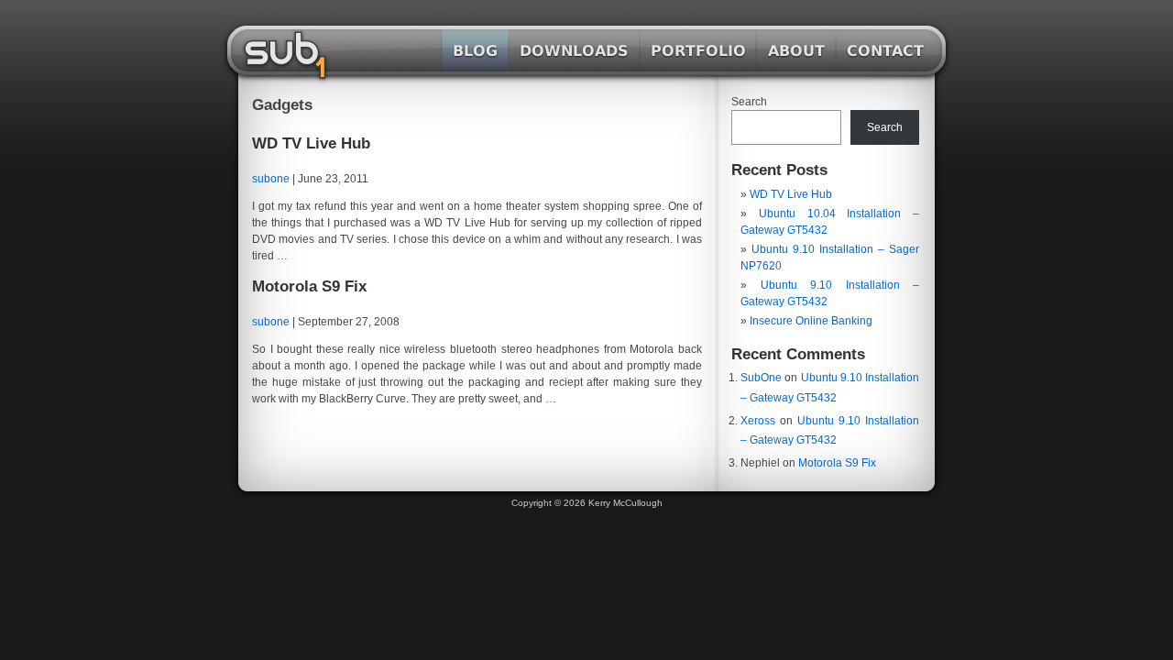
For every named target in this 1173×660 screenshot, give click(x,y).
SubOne (761, 377)
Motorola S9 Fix (309, 286)
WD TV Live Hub (311, 143)
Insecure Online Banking (811, 320)
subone (271, 178)
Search (749, 101)
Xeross (757, 420)
